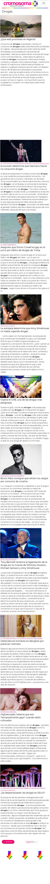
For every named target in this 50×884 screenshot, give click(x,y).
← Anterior (8, 842)
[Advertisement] (25, 113)
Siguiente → (31, 842)
